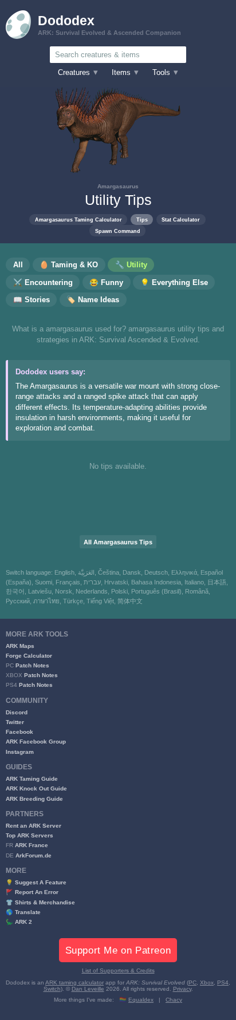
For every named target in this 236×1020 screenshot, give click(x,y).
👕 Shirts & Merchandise (40, 902)
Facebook (19, 732)
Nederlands (92, 591)
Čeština (108, 572)
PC (192, 982)
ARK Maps (20, 646)
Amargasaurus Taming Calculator (78, 219)
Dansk (132, 572)
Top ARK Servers (29, 835)
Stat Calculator (181, 219)
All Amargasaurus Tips (118, 542)
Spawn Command (117, 231)
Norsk (63, 591)
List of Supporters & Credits (118, 970)
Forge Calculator (29, 656)
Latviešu (40, 591)
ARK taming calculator (74, 982)
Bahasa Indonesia (156, 582)
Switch (52, 989)
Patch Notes (32, 665)
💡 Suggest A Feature (36, 882)
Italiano (194, 582)
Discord (16, 712)
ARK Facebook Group (36, 741)
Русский (18, 601)
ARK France (31, 845)
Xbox (207, 982)
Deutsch (156, 572)
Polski (119, 591)
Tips (142, 219)
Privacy (182, 989)
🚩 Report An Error (32, 892)
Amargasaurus (118, 186)
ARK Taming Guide (32, 779)
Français (68, 582)
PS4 (223, 982)
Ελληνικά (184, 572)
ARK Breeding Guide (34, 799)
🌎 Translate (23, 912)
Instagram (20, 752)
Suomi (43, 582)
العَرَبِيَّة (86, 572)
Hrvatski (116, 582)
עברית (92, 582)
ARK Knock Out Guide (36, 788)
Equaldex (141, 1000)
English (64, 572)
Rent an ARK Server (33, 826)
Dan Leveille (88, 989)
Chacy (174, 1000)
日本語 (216, 582)
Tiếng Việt (100, 601)
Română (197, 591)
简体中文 (130, 601)
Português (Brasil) (156, 591)
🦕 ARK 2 (19, 922)
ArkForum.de (33, 855)
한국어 (15, 591)
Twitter (15, 722)
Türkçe (73, 601)
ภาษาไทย (46, 601)
